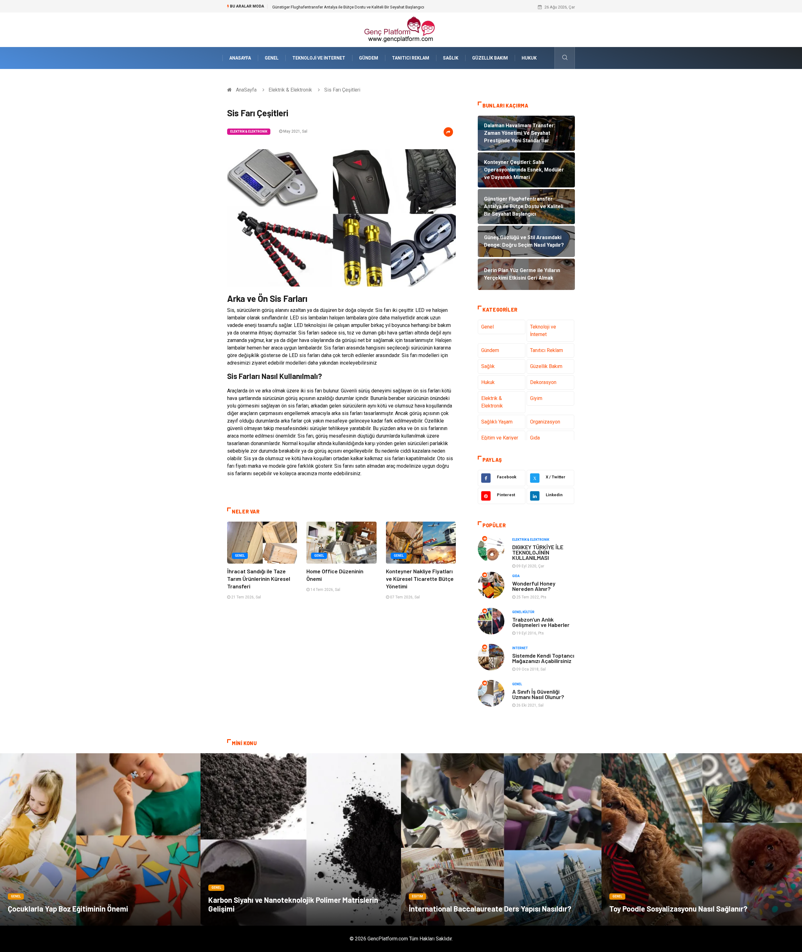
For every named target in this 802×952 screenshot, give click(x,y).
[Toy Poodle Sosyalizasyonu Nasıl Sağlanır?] (702, 839)
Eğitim (417, 896)
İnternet (520, 648)
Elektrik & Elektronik (290, 90)
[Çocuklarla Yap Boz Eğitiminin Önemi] (100, 839)
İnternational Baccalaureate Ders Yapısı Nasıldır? (490, 908)
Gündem (368, 57)
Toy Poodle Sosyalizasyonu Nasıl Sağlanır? (678, 908)
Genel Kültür (523, 612)
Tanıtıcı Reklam (410, 57)
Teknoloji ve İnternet (318, 57)
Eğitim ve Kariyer (499, 438)
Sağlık (450, 57)
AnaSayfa (240, 57)
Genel (272, 57)
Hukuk (529, 57)
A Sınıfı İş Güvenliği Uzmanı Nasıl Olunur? (538, 694)
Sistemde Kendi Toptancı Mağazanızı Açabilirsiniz (543, 658)
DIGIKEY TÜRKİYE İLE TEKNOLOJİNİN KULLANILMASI (537, 552)
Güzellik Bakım (490, 57)
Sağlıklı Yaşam (497, 422)
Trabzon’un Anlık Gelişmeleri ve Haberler (541, 622)
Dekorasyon (543, 382)
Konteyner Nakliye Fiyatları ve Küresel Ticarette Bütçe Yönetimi (420, 579)
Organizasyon (545, 422)
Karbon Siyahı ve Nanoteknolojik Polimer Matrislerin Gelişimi (293, 904)
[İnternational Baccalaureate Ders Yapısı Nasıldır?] (501, 839)
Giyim (536, 398)
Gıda (535, 438)
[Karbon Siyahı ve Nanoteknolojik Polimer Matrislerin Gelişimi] (300, 839)
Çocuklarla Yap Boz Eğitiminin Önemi (68, 908)
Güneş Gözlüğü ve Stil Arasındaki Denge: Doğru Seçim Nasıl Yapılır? (333, 7)
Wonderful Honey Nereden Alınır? (533, 586)
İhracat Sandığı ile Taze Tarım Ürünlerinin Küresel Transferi (258, 579)
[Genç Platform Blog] (401, 29)
